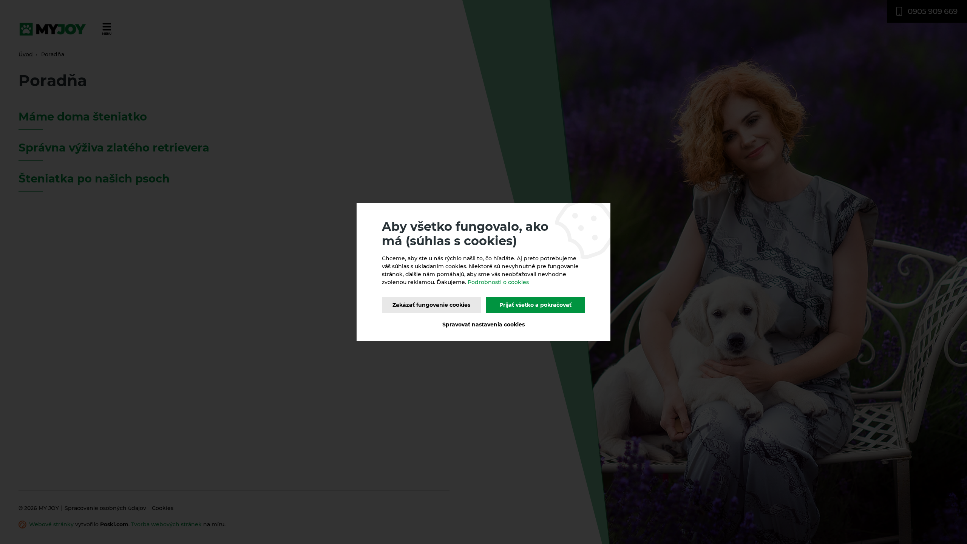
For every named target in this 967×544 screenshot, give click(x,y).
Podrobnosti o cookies (498, 282)
